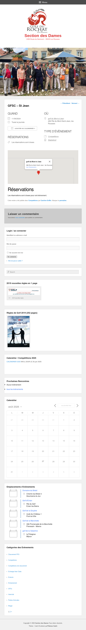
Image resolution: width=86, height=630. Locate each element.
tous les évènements (15, 389)
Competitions (53, 136)
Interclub (11, 594)
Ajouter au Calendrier (24, 128)
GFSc (10, 589)
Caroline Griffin (46, 200)
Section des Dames (43, 35)
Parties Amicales (13, 600)
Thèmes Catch (52, 626)
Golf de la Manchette (31, 520)
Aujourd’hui (66, 405)
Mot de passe (11, 244)
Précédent (65, 103)
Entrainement (12, 583)
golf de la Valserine (30, 530)
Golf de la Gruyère (30, 510)
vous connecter (20, 217)
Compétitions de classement (17, 566)
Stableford (52, 140)
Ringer (10, 606)
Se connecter (12, 257)
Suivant (75, 103)
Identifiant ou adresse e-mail (17, 235)
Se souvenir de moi (16, 253)
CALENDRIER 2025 (14, 362)
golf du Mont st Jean (56, 118)
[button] (38, 173)
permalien (62, 200)
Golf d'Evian (27, 500)
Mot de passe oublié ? (15, 261)
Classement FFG (13, 554)
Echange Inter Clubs (15, 571)
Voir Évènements (31, 167)
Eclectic (11, 577)
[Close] (49, 161)
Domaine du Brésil (30, 490)
